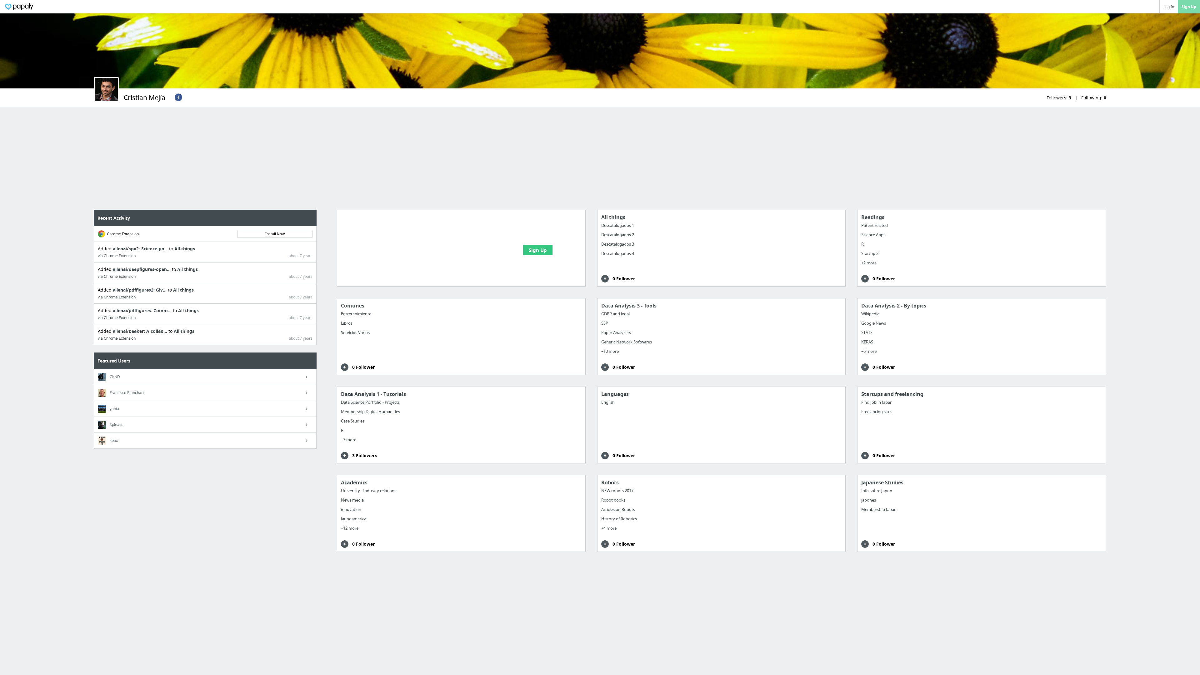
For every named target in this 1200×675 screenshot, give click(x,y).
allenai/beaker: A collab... (140, 331)
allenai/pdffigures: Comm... (143, 310)
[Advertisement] (600, 158)
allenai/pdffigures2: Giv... (140, 290)
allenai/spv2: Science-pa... (141, 249)
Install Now (275, 234)
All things (184, 249)
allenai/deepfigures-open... (142, 269)
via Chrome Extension (117, 255)
